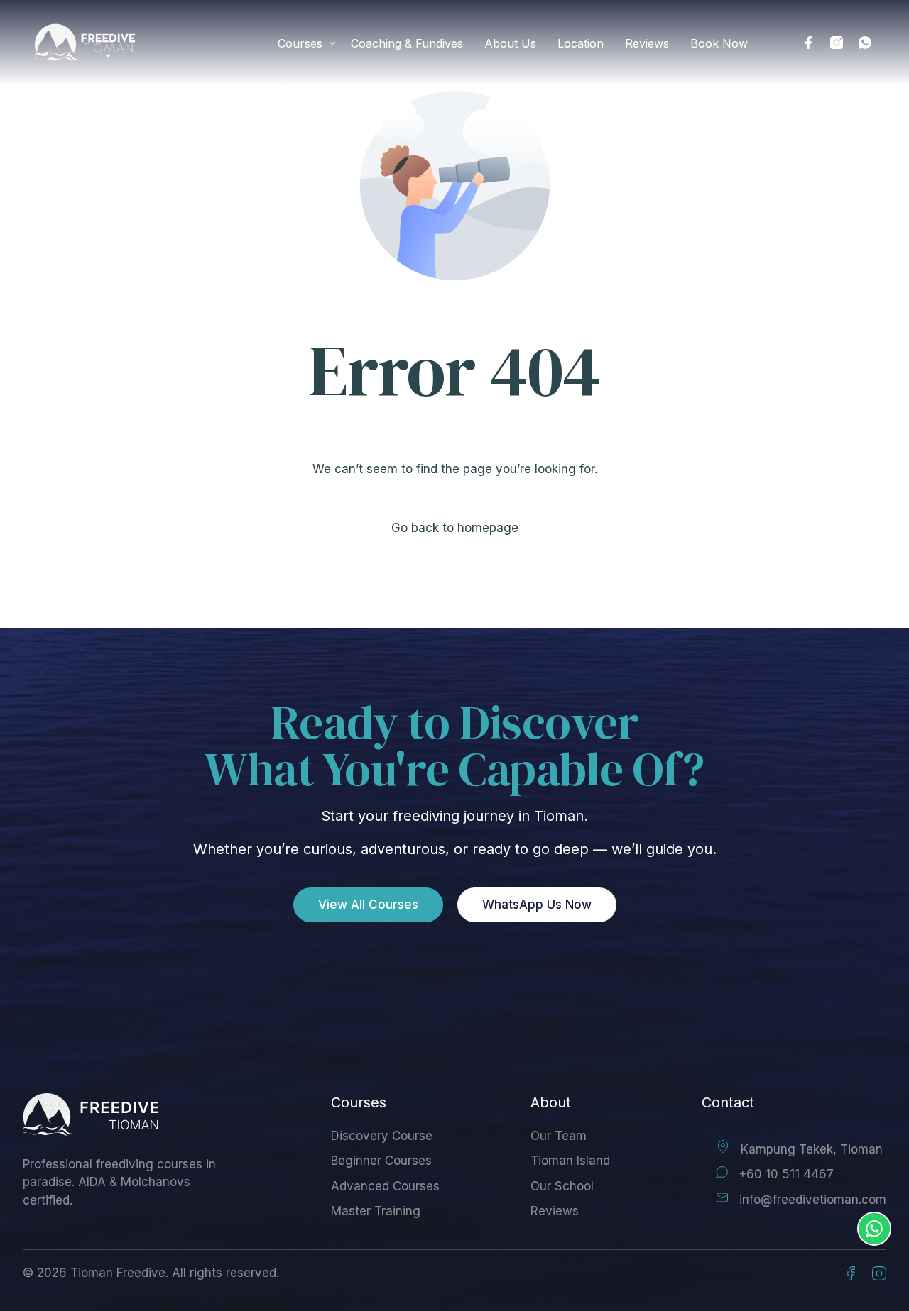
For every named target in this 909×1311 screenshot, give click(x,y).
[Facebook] (808, 42)
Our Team (558, 1136)
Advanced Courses (385, 1186)
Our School (562, 1186)
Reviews (554, 1211)
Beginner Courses (381, 1161)
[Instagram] (836, 42)
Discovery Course (381, 1136)
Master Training (375, 1211)
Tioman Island (570, 1161)
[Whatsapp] (865, 42)
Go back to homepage (454, 528)
